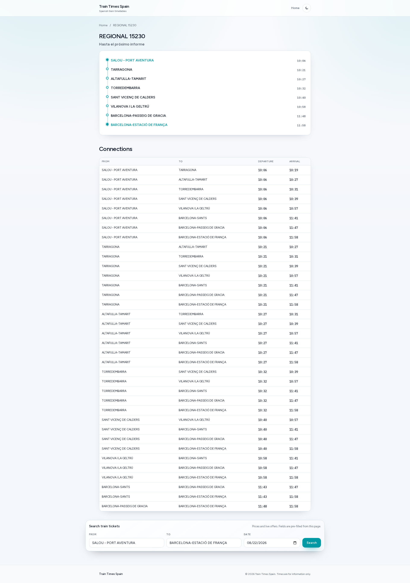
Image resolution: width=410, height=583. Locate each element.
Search (312, 543)
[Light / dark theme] (306, 8)
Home (295, 8)
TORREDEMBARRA (125, 88)
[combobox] (126, 543)
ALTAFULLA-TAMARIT (128, 79)
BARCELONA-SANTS (193, 218)
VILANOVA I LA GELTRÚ (130, 106)
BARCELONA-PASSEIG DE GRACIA (138, 116)
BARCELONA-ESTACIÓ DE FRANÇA (139, 125)
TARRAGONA (121, 69)
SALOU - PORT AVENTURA (132, 60)
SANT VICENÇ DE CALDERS (133, 97)
